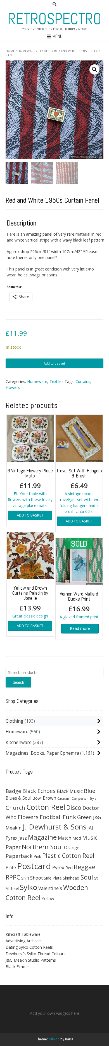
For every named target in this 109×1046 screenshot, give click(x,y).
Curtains (82, 381)
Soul (86, 877)
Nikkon (54, 1039)
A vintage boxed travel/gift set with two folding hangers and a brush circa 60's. (79, 490)
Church (15, 807)
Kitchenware (19, 742)
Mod (76, 838)
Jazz (22, 838)
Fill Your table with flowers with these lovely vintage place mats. (30, 487)
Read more (80, 628)
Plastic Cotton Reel (68, 856)
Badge (13, 790)
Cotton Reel (45, 807)
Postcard (34, 866)
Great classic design (30, 602)
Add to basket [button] (30, 515)
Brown (49, 798)
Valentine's (50, 888)
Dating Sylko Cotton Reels (29, 947)
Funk (69, 817)
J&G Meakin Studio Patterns (31, 960)
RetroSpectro (54, 19)
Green (84, 816)
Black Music (70, 791)
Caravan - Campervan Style (76, 799)
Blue (89, 791)
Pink (37, 856)
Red (69, 867)
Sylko (28, 887)
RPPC (13, 877)
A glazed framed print (79, 604)
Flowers (13, 387)
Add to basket (54, 363)
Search (18, 682)
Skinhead (71, 878)
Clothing (14, 721)
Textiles (44, 51)
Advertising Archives (24, 940)
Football (50, 817)
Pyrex (58, 867)
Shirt (25, 878)
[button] (94, 69)
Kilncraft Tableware (23, 934)
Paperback (19, 855)
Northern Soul (42, 846)
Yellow (48, 898)
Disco (73, 807)
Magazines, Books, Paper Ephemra (42, 753)
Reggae (84, 866)
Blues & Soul (18, 798)
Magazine (42, 837)
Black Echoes (39, 791)
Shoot (36, 877)
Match (64, 838)
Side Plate (53, 878)
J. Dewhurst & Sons (54, 827)
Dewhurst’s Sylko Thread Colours (35, 953)
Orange (71, 848)
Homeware (26, 51)
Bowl (37, 798)
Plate (11, 867)
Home (10, 51)
